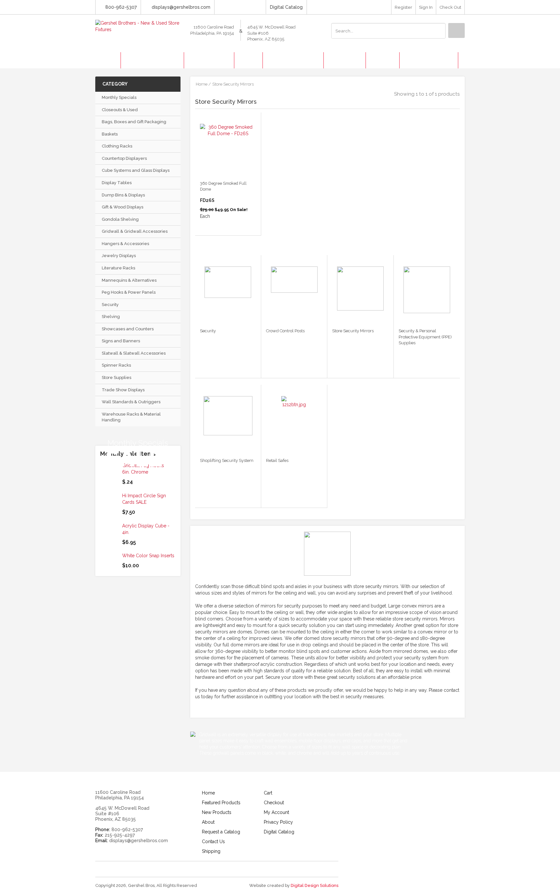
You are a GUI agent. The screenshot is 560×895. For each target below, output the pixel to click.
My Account (276, 812)
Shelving (111, 316)
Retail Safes (277, 460)
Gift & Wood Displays (122, 207)
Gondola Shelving (120, 219)
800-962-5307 (121, 7)
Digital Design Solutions (314, 885)
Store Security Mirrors (353, 330)
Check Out (450, 7)
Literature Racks (118, 267)
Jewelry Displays (119, 255)
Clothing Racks (117, 146)
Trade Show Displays (123, 389)
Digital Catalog (286, 7)
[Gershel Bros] (138, 26)
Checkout (274, 802)
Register (403, 7)
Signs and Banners (121, 340)
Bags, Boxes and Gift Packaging (134, 121)
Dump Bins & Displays (123, 195)
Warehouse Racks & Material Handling (131, 417)
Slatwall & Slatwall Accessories (134, 353)
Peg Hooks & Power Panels (129, 292)
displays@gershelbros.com (181, 7)
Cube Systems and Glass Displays (135, 170)
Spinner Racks (116, 365)
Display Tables (117, 182)
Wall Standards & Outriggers (131, 401)
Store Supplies (116, 377)
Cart (268, 792)
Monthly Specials (119, 97)
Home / (203, 84)
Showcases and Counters (128, 328)
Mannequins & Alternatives (129, 280)
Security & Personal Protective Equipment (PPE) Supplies (425, 336)
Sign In (426, 7)
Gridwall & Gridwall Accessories (135, 231)
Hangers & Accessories (125, 243)
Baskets (110, 134)
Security (110, 304)
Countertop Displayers (124, 158)
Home (208, 792)
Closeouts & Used (120, 109)
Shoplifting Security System (226, 460)
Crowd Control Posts (285, 330)
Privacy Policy (278, 822)
